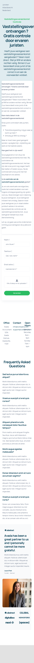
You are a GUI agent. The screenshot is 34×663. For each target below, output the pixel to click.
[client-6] (24, 622)
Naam (7, 240)
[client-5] (9, 622)
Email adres (9, 264)
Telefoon (8, 251)
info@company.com (20, 327)
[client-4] (24, 617)
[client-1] (9, 612)
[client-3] (9, 617)
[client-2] (24, 612)
